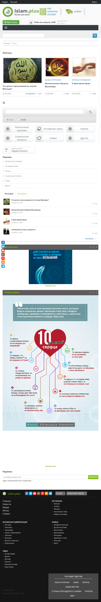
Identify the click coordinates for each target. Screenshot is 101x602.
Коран (78, 12)
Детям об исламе (60, 527)
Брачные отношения (81, 80)
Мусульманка (59, 533)
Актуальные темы (60, 512)
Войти (94, 2)
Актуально (57, 501)
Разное (84, 129)
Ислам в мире (10, 554)
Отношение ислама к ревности (23, 230)
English (5, 2)
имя (72, 596)
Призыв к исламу (11, 564)
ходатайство (72, 587)
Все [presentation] (11, 120)
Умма (5, 551)
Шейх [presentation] (23, 120)
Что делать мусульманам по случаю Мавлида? (20, 87)
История (8, 525)
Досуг (56, 543)
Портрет (8, 562)
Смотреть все (50, 286)
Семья (53, 138)
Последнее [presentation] (9, 194)
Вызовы (8, 559)
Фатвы (6, 510)
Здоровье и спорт (60, 538)
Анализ (56, 506)
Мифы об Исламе (60, 514)
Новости (7, 504)
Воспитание (58, 530)
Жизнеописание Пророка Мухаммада (26, 210)
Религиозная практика (22, 129)
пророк (89, 591)
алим (76, 582)
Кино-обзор (9, 567)
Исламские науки (53, 129)
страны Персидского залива (66, 591)
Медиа (6, 507)
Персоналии (9, 543)
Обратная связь (75, 493)
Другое (84, 138)
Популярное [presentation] (22, 194)
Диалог (7, 556)
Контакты (15, 593)
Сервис (6, 514)
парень (86, 582)
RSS (22, 593)
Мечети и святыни (11, 541)
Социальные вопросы (22, 138)
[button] (11, 22)
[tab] (10, 119)
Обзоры (57, 509)
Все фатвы (89, 238)
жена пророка (62, 582)
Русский (13, 2)
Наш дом (57, 541)
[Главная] (22, 12)
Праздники (30, 94)
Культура (8, 538)
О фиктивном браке (81, 83)
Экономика (9, 530)
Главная (6, 43)
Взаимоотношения (61, 525)
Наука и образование (13, 533)
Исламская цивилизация (15, 522)
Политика (8, 527)
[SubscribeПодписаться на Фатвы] (4, 102)
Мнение (57, 504)
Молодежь (58, 535)
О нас (59, 493)
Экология (8, 535)
